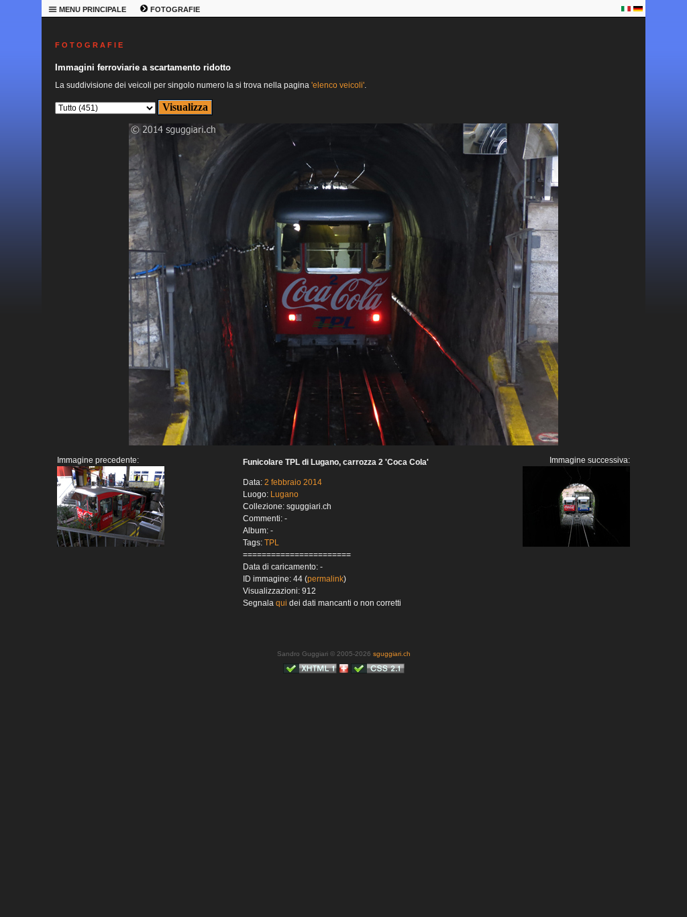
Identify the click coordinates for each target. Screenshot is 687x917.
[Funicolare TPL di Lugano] (343, 442)
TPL (271, 542)
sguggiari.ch (392, 653)
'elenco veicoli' (337, 85)
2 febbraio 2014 (293, 482)
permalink (325, 579)
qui (281, 603)
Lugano (284, 494)
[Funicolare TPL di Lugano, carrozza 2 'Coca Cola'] (110, 544)
